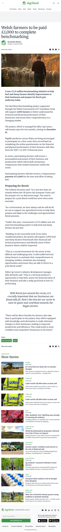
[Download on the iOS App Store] (42, 520)
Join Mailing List (16, 520)
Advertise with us (41, 526)
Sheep (35, 9)
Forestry (48, 9)
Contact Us (5, 526)
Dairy (19, 9)
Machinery (41, 9)
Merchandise (52, 526)
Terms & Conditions (16, 526)
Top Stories (13, 9)
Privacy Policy (29, 526)
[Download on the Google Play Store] (54, 520)
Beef (24, 9)
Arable (29, 9)
